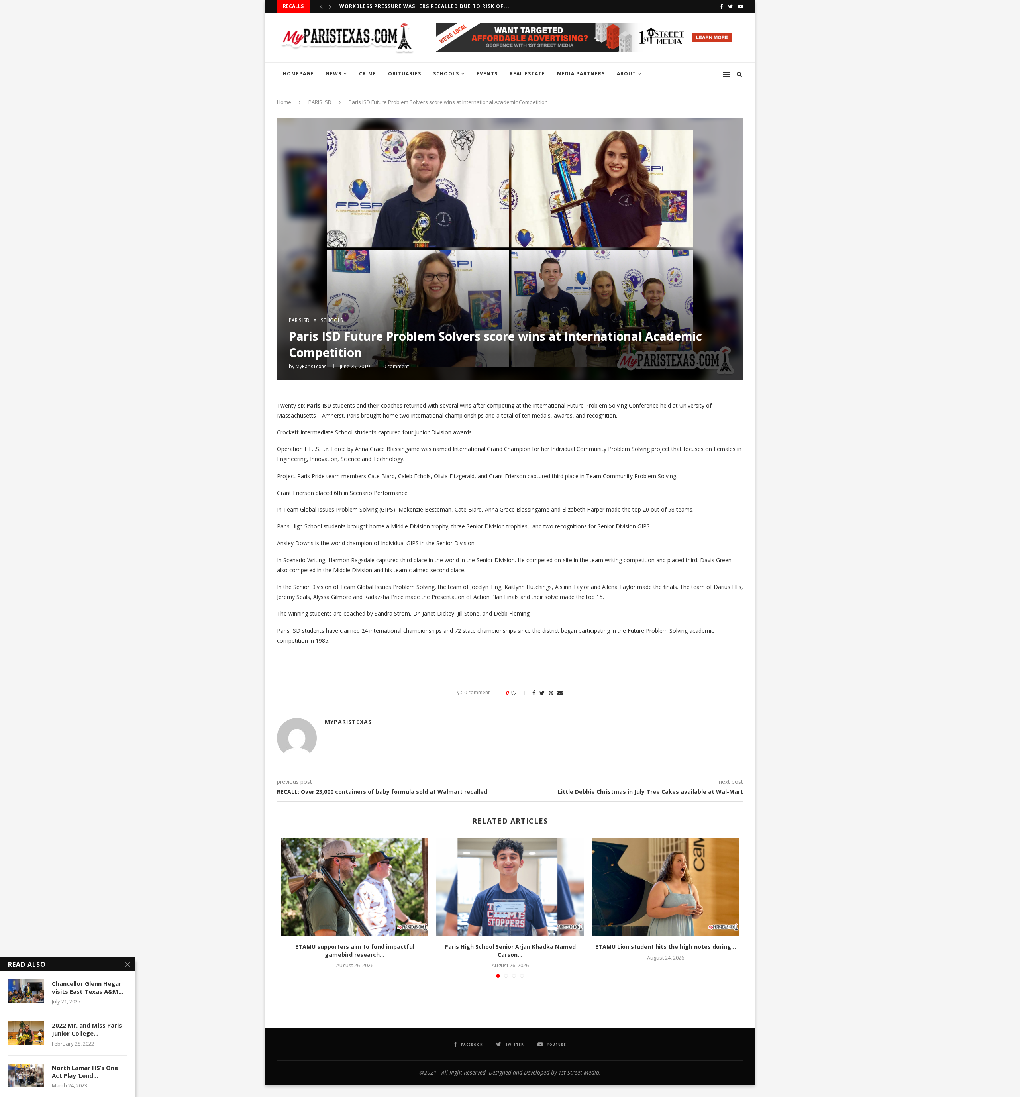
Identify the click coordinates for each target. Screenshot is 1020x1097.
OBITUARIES (404, 73)
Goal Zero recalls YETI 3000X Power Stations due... (418, 6)
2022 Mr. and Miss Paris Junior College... (87, 1029)
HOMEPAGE (298, 73)
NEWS (333, 73)
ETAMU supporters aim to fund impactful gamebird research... (354, 950)
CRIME (367, 73)
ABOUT (626, 73)
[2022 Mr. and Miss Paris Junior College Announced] (26, 1033)
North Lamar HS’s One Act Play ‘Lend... (85, 1071)
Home (284, 102)
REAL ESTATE (527, 73)
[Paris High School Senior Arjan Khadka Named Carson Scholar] (510, 887)
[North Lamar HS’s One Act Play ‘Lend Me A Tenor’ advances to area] (26, 1075)
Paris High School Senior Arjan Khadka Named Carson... (510, 950)
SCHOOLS (446, 73)
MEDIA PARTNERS (581, 73)
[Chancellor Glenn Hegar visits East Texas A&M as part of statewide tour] (26, 991)
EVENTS (487, 73)
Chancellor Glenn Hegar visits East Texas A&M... (87, 987)
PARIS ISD (320, 102)
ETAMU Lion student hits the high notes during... (665, 946)
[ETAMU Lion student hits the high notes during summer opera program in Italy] (665, 887)
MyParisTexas (311, 366)
